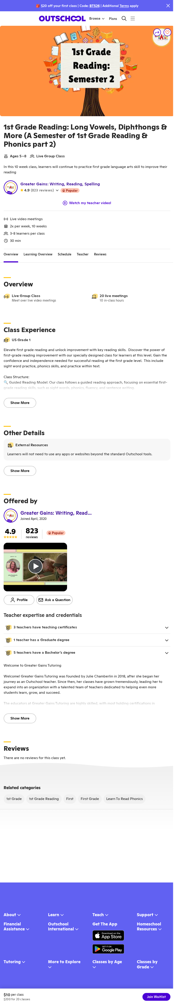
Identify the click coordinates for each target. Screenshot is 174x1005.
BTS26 (94, 6)
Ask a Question (57, 599)
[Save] (167, 32)
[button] (87, 627)
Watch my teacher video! (90, 203)
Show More (19, 402)
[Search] (124, 18)
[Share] (157, 32)
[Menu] (132, 18)
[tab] (11, 254)
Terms (124, 6)
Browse (94, 19)
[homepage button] (62, 18)
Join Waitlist (156, 997)
